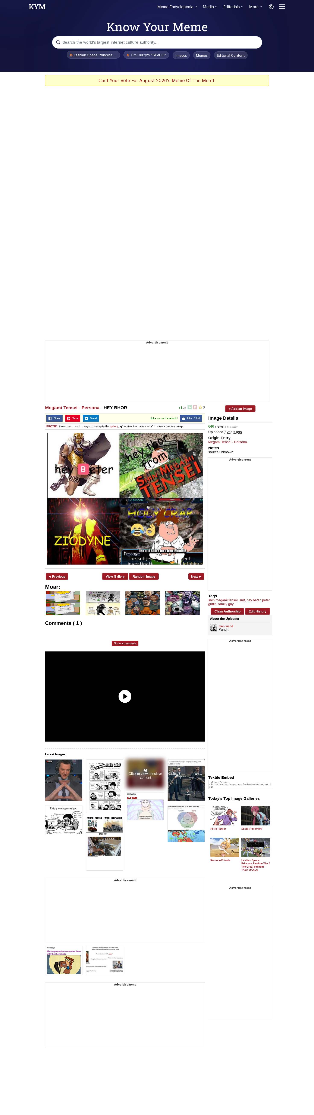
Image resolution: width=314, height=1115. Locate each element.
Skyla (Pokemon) (251, 828)
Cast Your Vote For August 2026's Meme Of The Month (157, 80)
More (254, 6)
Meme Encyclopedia (175, 6)
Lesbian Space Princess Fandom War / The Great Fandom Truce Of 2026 (255, 865)
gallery (114, 426)
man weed (226, 626)
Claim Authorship (227, 611)
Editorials (231, 6)
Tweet (92, 418)
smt (242, 600)
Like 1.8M (192, 418)
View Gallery (115, 576)
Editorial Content (231, 55)
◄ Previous (56, 576)
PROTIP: (52, 426)
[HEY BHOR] (125, 499)
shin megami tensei (223, 600)
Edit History (257, 611)
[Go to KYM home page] (37, 8)
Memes (202, 55)
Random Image (144, 576)
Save (74, 418)
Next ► (196, 576)
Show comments (125, 643)
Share (55, 418)
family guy (226, 604)
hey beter (253, 600)
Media (208, 6)
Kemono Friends (220, 860)
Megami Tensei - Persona (72, 407)
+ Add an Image (240, 408)
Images (181, 55)
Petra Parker (218, 828)
